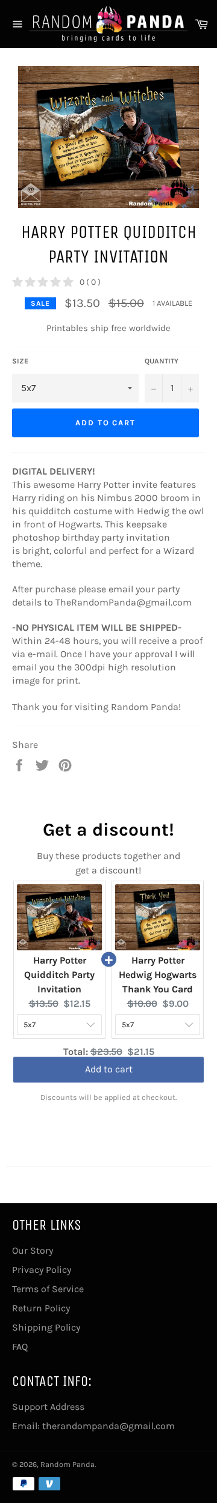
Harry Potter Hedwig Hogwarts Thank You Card (158, 975)
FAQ (20, 1346)
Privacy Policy (41, 1269)
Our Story (32, 1250)
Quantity (161, 361)
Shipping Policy (46, 1327)
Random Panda (67, 1464)
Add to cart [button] (109, 1074)
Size (20, 361)
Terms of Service (48, 1289)
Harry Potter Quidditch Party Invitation (59, 975)
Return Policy (41, 1308)
